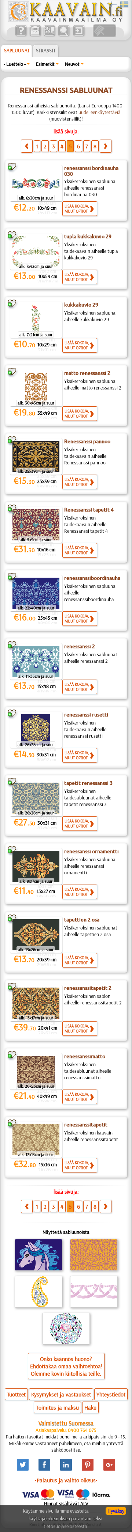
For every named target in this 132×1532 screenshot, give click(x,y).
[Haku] (63, 35)
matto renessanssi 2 (87, 373)
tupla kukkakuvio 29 (87, 236)
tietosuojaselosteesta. (66, 1526)
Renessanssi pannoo (87, 441)
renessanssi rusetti (86, 715)
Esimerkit (45, 64)
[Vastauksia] (21, 35)
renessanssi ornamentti (91, 851)
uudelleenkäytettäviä (99, 112)
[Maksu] (49, 35)
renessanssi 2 (79, 646)
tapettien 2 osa (81, 920)
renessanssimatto (84, 1056)
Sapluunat (16, 50)
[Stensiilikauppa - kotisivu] (65, 20)
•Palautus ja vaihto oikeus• (66, 1480)
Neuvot (72, 64)
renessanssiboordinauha (92, 578)
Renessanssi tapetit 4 (89, 510)
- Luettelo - (15, 64)
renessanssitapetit (85, 1125)
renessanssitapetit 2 (87, 988)
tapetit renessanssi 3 (88, 783)
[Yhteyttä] (35, 35)
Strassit (45, 50)
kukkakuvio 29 (81, 305)
